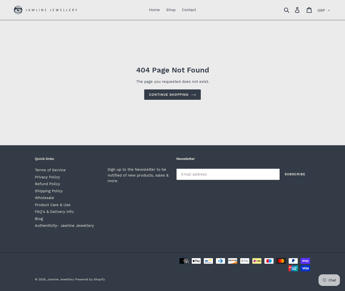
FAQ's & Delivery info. (55, 211)
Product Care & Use (52, 205)
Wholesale (44, 198)
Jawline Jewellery (60, 279)
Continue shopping (169, 94)
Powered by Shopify (90, 279)
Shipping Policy (49, 191)
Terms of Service (50, 170)
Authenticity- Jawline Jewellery (64, 225)
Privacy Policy (47, 177)
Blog (39, 218)
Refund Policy (47, 184)
